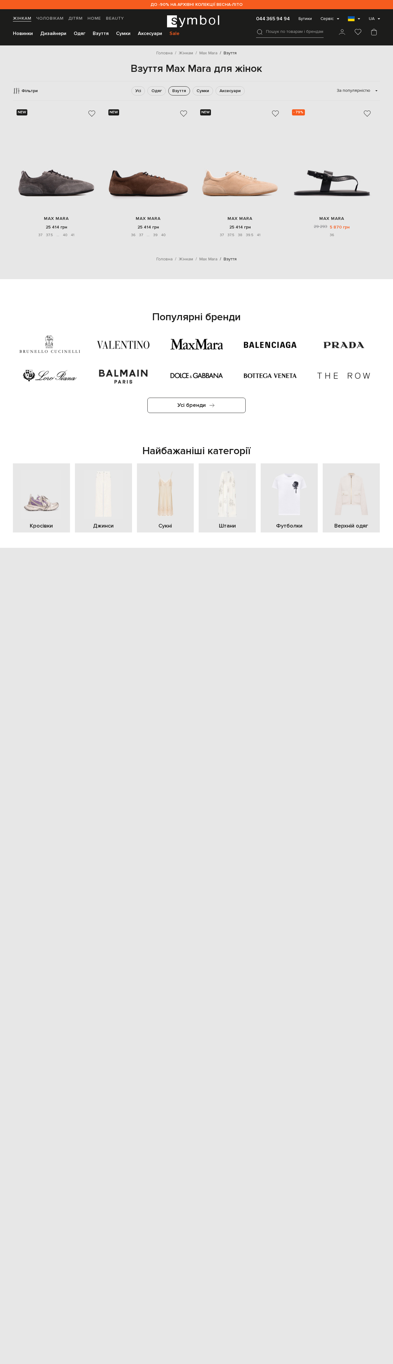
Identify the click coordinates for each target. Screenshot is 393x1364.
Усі (138, 90)
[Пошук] (259, 32)
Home (94, 18)
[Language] (354, 20)
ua (372, 18)
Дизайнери (53, 33)
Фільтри (29, 90)
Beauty (115, 18)
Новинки (23, 33)
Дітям (75, 18)
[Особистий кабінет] (342, 32)
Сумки (123, 33)
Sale (174, 33)
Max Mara (56, 218)
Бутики (305, 18)
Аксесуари (150, 33)
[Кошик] (374, 32)
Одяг (79, 33)
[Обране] (358, 32)
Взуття (101, 33)
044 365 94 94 (273, 19)
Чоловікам (50, 18)
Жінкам (22, 18)
